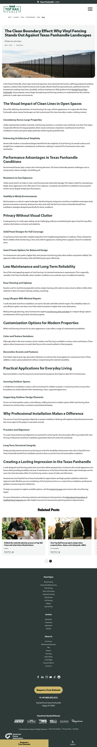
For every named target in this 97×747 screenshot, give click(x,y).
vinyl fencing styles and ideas (58, 312)
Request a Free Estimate (48, 690)
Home (9, 17)
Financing (49, 654)
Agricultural (48, 625)
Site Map (75, 729)
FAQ (48, 647)
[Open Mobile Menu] (90, 9)
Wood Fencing (48, 582)
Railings (48, 603)
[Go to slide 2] (50, 561)
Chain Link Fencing (48, 591)
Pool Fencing (49, 600)
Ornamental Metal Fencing (48, 585)
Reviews (48, 650)
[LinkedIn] (42, 677)
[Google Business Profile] (46, 677)
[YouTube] (50, 677)
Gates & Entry (48, 606)
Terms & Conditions (55, 729)
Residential (48, 619)
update (57, 2)
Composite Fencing (48, 594)
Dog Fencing (48, 597)
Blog (38, 17)
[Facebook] (38, 677)
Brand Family (49, 657)
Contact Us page (55, 489)
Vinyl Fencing (19, 45)
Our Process (48, 641)
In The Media (49, 660)
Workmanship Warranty (48, 644)
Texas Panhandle (30, 17)
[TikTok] (54, 677)
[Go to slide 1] (46, 561)
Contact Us (48, 666)
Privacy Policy (67, 729)
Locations (16, 17)
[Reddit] (58, 677)
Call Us (72, 744)
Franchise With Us (48, 663)
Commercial (48, 622)
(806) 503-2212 (51, 697)
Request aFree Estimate (24, 743)
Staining (48, 628)
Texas (22, 17)
